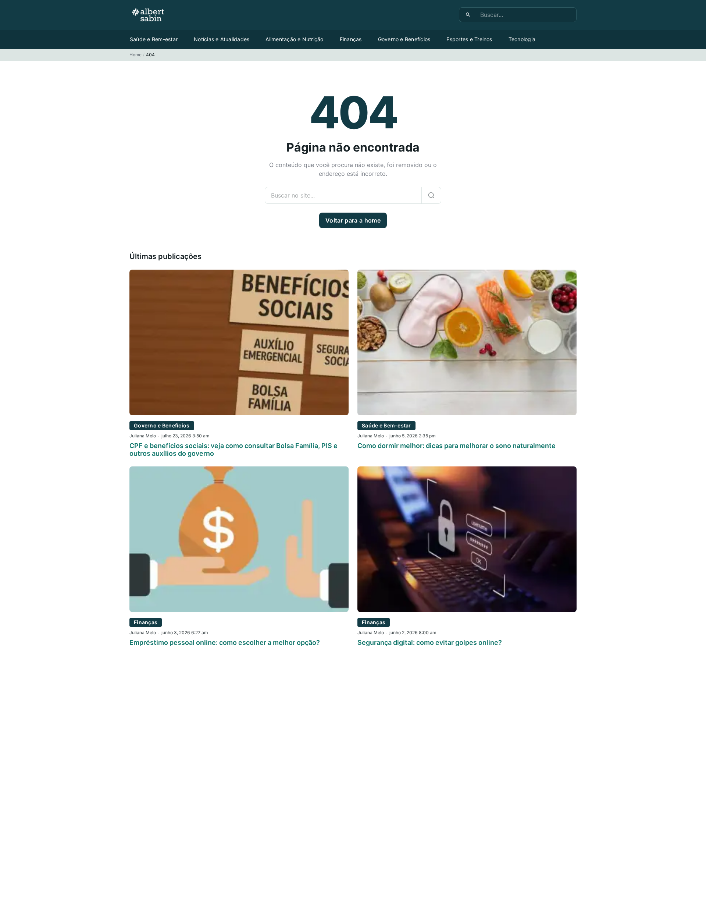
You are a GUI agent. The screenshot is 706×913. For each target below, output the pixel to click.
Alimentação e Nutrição (294, 39)
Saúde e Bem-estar (154, 39)
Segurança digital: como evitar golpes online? (429, 642)
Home (135, 54)
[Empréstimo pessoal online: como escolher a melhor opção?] (239, 610)
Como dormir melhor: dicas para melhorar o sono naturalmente (456, 446)
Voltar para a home (353, 220)
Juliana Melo (142, 435)
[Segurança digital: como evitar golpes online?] (467, 610)
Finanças (351, 39)
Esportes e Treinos (469, 39)
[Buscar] (468, 15)
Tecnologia (522, 39)
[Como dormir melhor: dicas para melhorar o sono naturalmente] (467, 413)
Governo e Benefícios (404, 39)
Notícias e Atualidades (221, 39)
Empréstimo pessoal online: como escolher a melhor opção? (224, 642)
